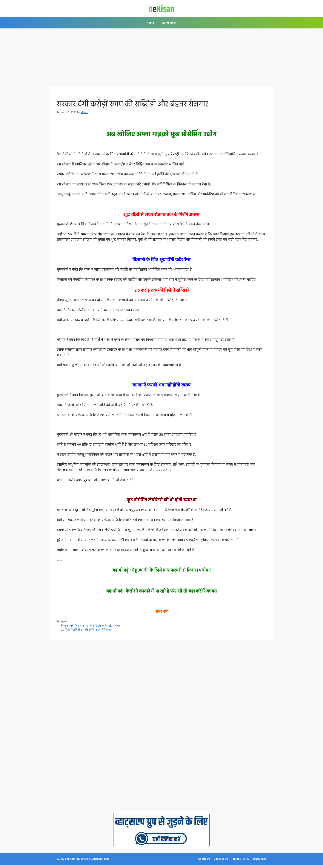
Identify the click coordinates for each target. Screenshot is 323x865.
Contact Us (221, 859)
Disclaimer (259, 859)
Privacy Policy (240, 859)
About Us (204, 859)
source (59, 560)
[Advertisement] (161, 58)
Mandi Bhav (169, 23)
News (64, 622)
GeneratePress (100, 859)
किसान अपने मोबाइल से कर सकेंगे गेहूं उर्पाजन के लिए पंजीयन (90, 626)
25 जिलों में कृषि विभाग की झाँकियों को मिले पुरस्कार (87, 630)
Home (150, 23)
